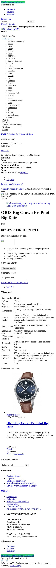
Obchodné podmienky (16, 481)
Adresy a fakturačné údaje (18, 501)
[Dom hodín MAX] (10, 29)
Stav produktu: (7, 236)
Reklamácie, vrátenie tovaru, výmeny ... (24, 509)
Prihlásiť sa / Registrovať (12, 184)
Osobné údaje (12, 504)
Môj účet (10, 179)
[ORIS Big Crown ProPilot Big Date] (27, 412)
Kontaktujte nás (8, 24)
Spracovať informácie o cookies (14, 558)
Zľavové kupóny (14, 506)
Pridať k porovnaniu (15, 454)
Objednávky (12, 496)
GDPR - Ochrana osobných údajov (22, 486)
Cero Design (15, 565)
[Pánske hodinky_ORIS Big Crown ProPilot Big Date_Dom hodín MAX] (31, 206)
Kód (3, 224)
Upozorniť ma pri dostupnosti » (14, 282)
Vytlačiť (10, 287)
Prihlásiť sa (6, 19)
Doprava (10, 478)
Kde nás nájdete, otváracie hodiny (21, 483)
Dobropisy (11, 499)
